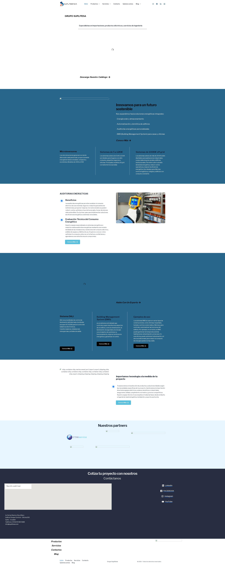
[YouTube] (164, 4)
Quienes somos (128, 4)
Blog (137, 4)
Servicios (105, 4)
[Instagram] (153, 4)
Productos (94, 4)
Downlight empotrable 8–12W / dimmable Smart (112, 60)
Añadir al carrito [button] (113, 66)
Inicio (86, 4)
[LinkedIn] (160, 4)
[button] (99, 4)
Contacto (116, 4)
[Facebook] (157, 4)
